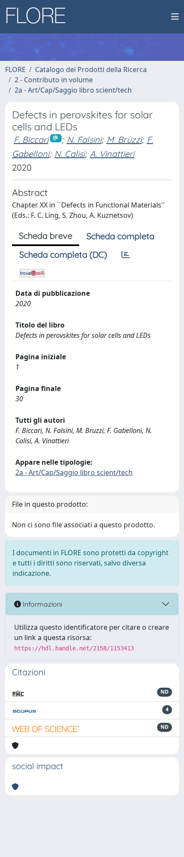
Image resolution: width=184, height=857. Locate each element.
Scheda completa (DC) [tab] (63, 254)
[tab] (125, 255)
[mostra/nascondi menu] (175, 16)
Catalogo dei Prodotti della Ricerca (91, 69)
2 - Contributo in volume (54, 79)
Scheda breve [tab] (45, 235)
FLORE (15, 69)
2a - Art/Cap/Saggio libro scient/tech (73, 90)
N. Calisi (69, 153)
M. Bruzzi (124, 139)
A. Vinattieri (112, 153)
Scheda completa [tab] (120, 236)
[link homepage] (39, 16)
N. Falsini (84, 139)
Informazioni (41, 604)
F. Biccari (31, 139)
